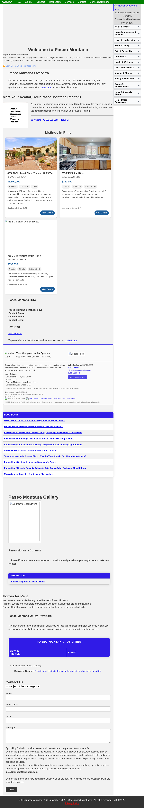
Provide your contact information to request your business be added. (68, 671)
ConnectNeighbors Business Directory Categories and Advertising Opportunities (43, 444)
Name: (9, 693)
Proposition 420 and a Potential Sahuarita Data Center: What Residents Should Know (45, 468)
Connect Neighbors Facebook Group (27, 581)
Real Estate (55, 2)
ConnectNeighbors (99, 2)
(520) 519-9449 (74, 373)
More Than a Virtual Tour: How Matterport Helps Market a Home (34, 421)
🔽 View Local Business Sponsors (19, 66)
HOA (18, 2)
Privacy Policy (71, 398)
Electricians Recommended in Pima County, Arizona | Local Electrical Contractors (43, 432)
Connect (40, 2)
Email (65, 120)
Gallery (28, 2)
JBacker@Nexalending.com (79, 370)
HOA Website (15, 333)
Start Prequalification (78, 377)
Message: (10, 727)
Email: (9, 716)
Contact (82, 2)
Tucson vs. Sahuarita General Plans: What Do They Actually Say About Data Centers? (45, 456)
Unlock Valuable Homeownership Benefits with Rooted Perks (33, 426)
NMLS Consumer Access (56, 398)
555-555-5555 (51, 120)
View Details (47, 213)
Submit (11, 790)
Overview (7, 2)
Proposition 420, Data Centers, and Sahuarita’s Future (30, 462)
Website (37, 120)
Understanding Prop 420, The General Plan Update (28, 474)
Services (69, 2)
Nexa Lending (73, 368)
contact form (46, 87)
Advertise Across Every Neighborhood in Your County (30, 450)
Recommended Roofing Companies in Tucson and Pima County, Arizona (39, 438)
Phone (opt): (12, 704)
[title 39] (127, 9)
